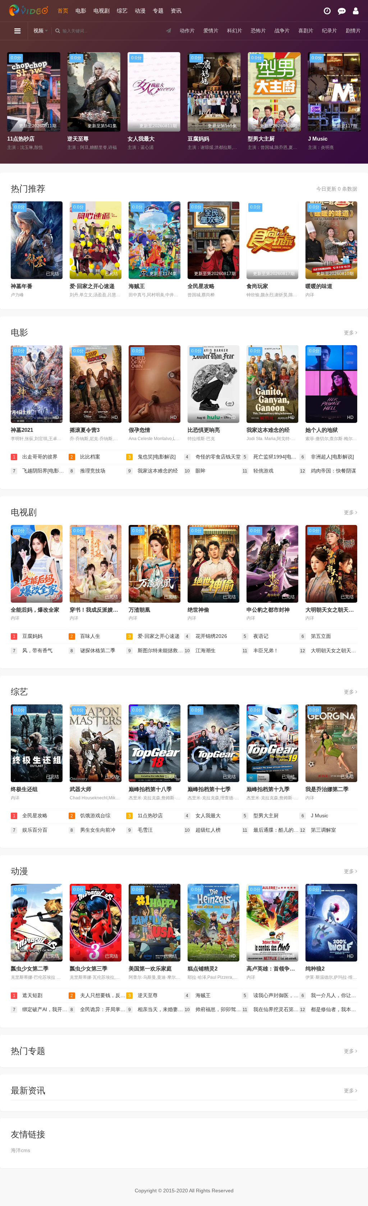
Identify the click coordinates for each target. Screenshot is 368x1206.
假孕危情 (139, 430)
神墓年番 (21, 286)
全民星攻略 (201, 286)
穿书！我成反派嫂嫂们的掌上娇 (107, 610)
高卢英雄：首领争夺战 (273, 968)
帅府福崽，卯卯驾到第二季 (213, 1009)
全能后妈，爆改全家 (35, 610)
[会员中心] (356, 10)
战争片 (282, 30)
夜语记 (256, 636)
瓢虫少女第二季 (30, 968)
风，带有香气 (33, 650)
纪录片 (329, 30)
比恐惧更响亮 (204, 430)
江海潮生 (200, 650)
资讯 (176, 11)
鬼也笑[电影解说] (152, 457)
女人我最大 (82, 139)
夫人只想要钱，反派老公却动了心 (98, 995)
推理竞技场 (87, 471)
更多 (349, 332)
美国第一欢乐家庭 (150, 968)
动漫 (140, 11)
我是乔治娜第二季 (327, 789)
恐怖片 (258, 30)
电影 (80, 11)
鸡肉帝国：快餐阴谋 (328, 471)
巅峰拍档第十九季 (268, 789)
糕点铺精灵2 (202, 968)
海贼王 (318, 139)
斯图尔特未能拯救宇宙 (156, 650)
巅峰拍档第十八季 (150, 789)
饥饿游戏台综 (90, 815)
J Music (259, 139)
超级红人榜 (203, 830)
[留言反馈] (342, 10)
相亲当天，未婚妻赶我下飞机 (156, 1009)
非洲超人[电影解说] (328, 457)
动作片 (187, 30)
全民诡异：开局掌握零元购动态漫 (98, 1009)
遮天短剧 (28, 995)
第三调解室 (318, 830)
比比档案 (85, 457)
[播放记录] (327, 10)
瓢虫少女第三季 (88, 968)
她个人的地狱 (321, 430)
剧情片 (353, 30)
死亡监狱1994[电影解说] (271, 457)
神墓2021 (22, 430)
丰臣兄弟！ (261, 650)
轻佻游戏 (258, 471)
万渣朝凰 (139, 610)
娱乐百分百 (30, 830)
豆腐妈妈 (140, 139)
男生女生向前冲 (92, 830)
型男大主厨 (202, 139)
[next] (356, 102)
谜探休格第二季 (92, 650)
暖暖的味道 (318, 286)
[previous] (11, 102)
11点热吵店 (145, 815)
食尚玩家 (257, 286)
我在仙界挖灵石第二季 (271, 1009)
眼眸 (195, 471)
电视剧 (101, 11)
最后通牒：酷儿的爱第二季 (271, 830)
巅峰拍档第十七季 (209, 789)
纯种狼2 (315, 968)
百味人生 (85, 636)
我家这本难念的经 (268, 430)
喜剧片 (305, 30)
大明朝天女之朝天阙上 (332, 610)
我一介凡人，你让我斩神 (329, 995)
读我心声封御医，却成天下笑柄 (271, 995)
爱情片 (210, 30)
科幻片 (234, 30)
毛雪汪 (140, 830)
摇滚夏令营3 (85, 430)
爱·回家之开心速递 (92, 286)
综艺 (122, 11)
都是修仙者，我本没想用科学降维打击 (328, 1009)
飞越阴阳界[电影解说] (41, 471)
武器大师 (80, 789)
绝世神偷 (198, 610)
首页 (63, 11)
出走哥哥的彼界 (35, 457)
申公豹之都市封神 (268, 610)
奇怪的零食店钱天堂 (213, 457)
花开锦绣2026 (206, 636)
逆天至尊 (20, 139)
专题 (158, 11)
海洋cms (20, 1150)
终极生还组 (24, 789)
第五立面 (316, 636)
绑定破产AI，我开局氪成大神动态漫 (41, 1009)
